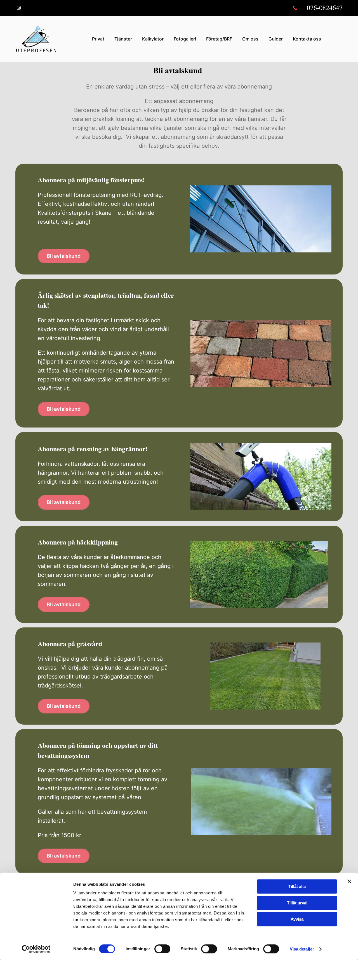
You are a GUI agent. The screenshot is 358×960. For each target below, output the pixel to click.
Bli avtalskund (64, 256)
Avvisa (297, 919)
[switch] (162, 948)
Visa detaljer (302, 949)
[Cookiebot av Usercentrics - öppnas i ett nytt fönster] (36, 949)
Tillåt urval (297, 903)
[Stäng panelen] (349, 881)
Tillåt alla (297, 886)
